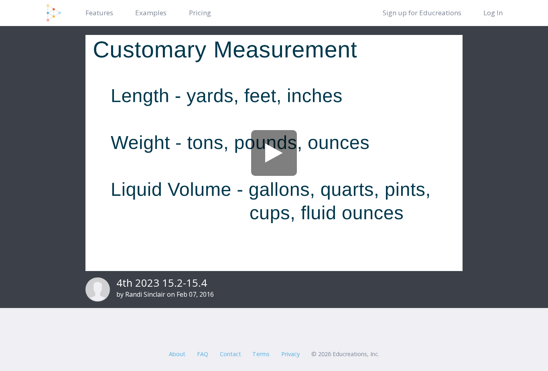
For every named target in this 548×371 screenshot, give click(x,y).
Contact (230, 354)
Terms (261, 354)
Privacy (290, 354)
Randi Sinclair (145, 294)
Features (99, 12)
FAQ (202, 354)
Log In (493, 12)
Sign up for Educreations (422, 12)
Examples (150, 12)
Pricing (200, 12)
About (177, 354)
